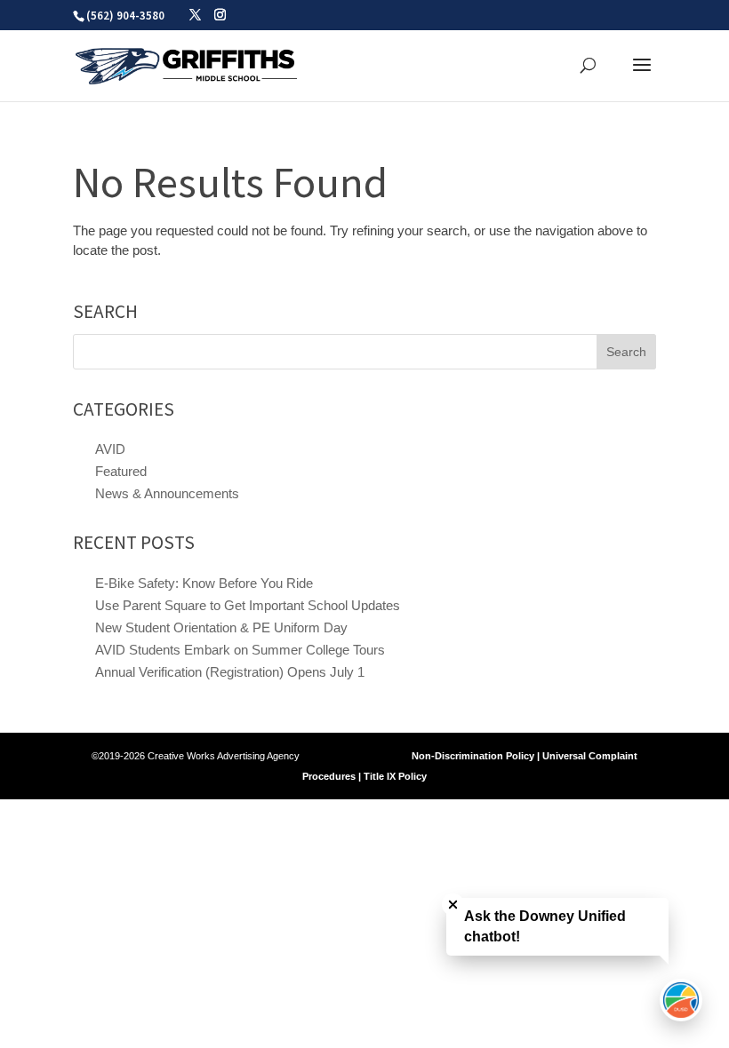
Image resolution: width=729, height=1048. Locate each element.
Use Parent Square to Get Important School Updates (247, 605)
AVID (110, 449)
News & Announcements (167, 493)
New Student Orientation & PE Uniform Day (221, 627)
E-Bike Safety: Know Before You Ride (204, 583)
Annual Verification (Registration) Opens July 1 (229, 671)
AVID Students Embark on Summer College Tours (240, 649)
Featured (121, 471)
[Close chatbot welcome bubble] (453, 904)
